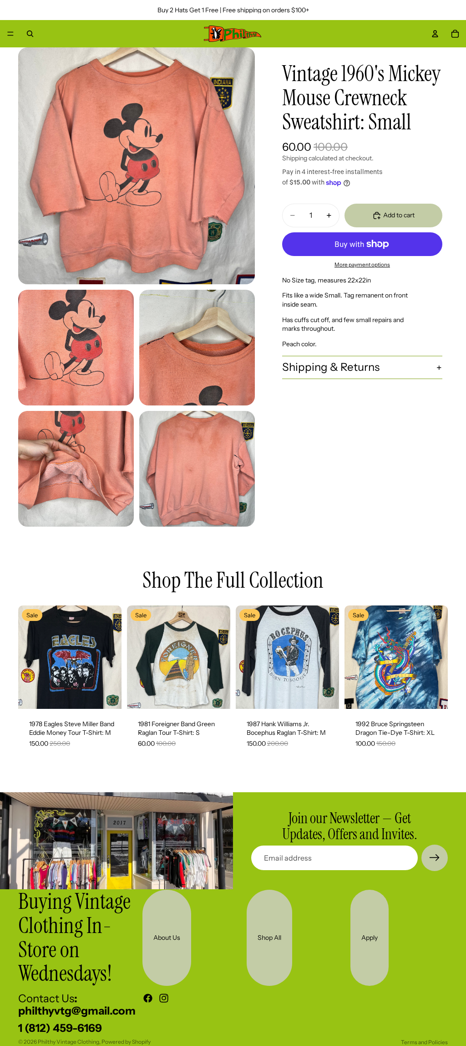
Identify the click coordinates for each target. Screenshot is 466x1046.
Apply (369, 937)
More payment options (362, 265)
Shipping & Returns (331, 367)
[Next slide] (111, 657)
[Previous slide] (28, 657)
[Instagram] (163, 998)
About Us (166, 937)
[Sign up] (434, 858)
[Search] (30, 34)
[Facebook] (147, 998)
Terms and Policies (424, 1042)
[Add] (107, 695)
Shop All (269, 937)
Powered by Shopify (126, 1041)
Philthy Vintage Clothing (68, 1041)
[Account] (435, 34)
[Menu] (10, 33)
